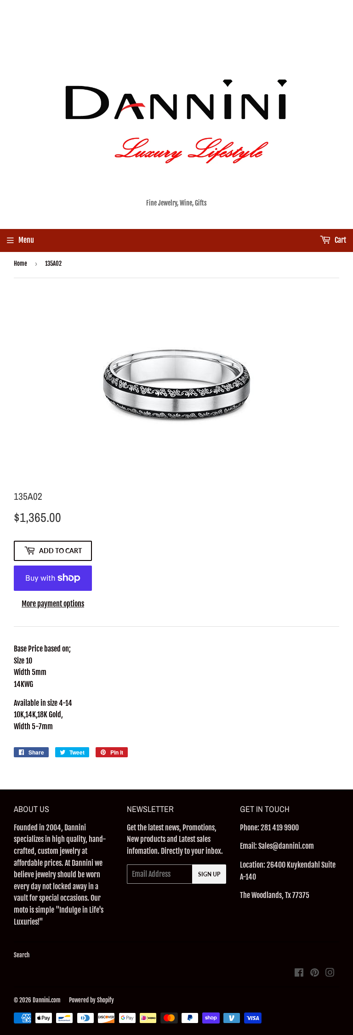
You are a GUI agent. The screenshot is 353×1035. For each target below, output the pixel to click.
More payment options (53, 603)
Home (20, 263)
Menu (26, 240)
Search (21, 955)
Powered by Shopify (91, 1000)
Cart (339, 240)
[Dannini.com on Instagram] (330, 973)
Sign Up (209, 874)
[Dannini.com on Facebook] (299, 973)
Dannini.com (47, 1000)
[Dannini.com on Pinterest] (314, 973)
